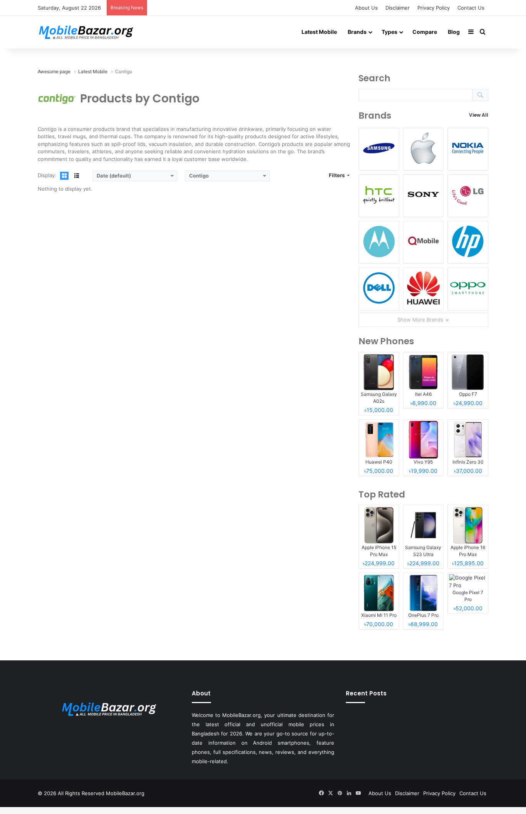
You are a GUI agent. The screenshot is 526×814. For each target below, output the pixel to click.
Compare (424, 31)
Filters (337, 175)
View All (478, 115)
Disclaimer (397, 8)
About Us (366, 8)
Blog (454, 31)
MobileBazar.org (125, 793)
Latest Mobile (319, 31)
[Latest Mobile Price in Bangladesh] (86, 32)
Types (389, 31)
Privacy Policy (433, 8)
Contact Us (470, 8)
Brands (357, 31)
